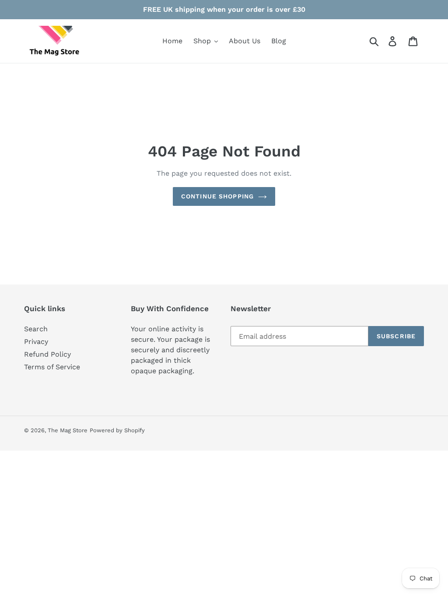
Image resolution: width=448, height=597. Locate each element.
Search (36, 329)
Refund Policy (47, 354)
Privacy (36, 341)
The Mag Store (68, 430)
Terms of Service (52, 367)
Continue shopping (217, 196)
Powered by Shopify (117, 430)
